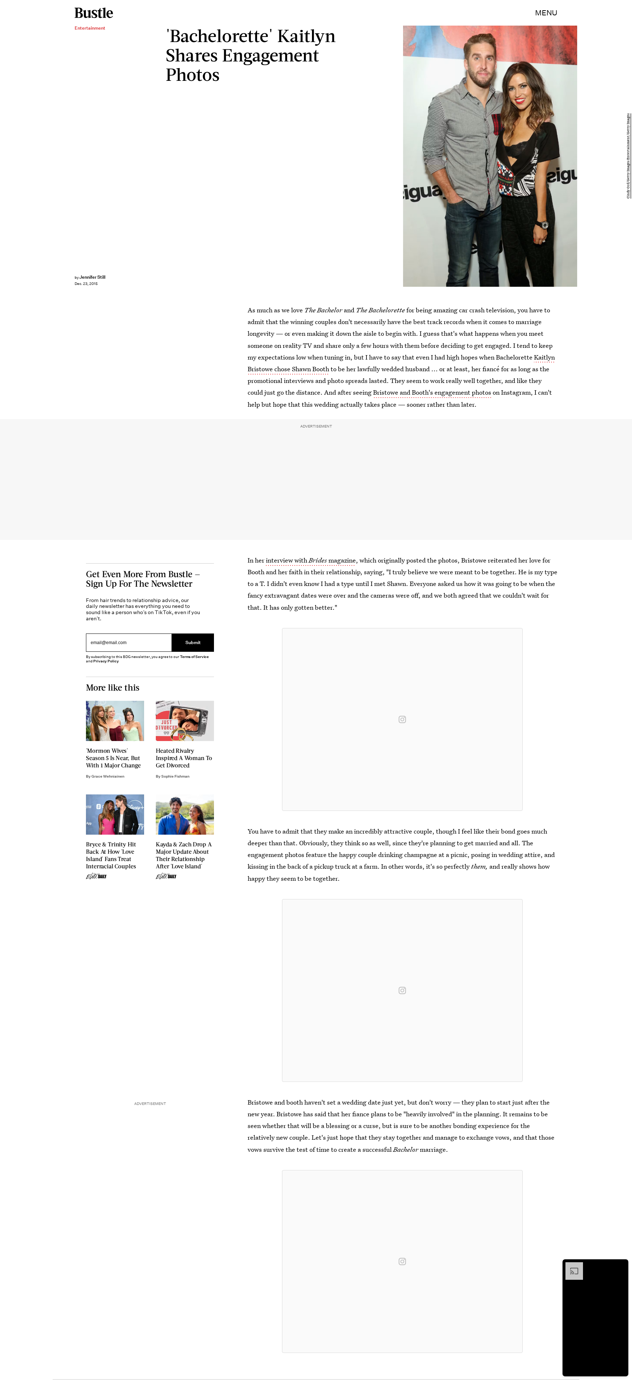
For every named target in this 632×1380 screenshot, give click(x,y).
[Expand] (570, 1265)
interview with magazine (311, 560)
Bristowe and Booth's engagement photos (432, 392)
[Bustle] (94, 13)
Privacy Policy (106, 661)
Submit (193, 642)
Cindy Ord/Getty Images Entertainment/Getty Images (628, 156)
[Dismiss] (620, 1265)
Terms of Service (194, 656)
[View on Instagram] (402, 719)
